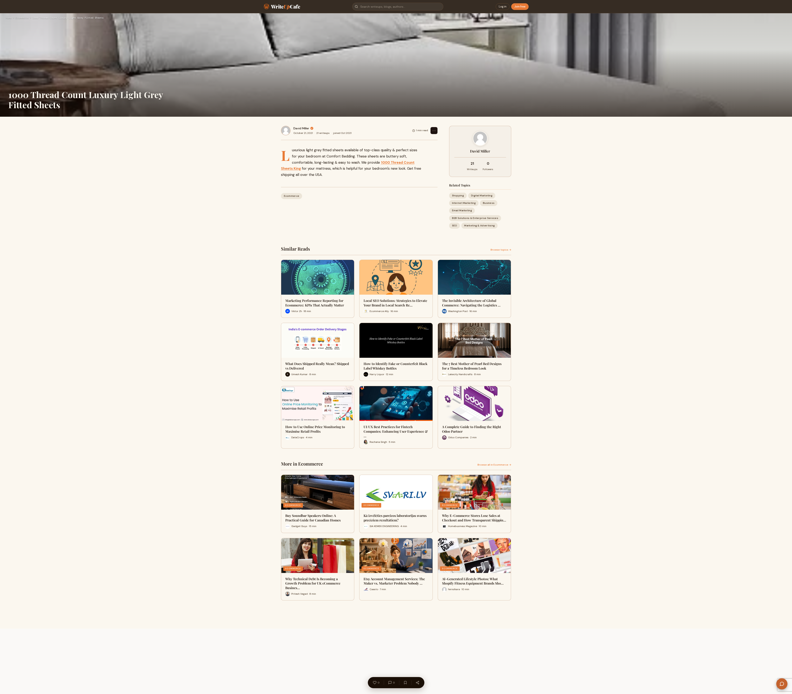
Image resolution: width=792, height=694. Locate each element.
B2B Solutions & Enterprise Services (475, 218)
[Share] (417, 682)
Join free (520, 6)
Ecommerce (22, 18)
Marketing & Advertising (479, 225)
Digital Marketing (481, 195)
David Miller (301, 128)
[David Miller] (286, 130)
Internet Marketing (464, 203)
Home (9, 18)
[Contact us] (781, 683)
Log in (502, 6)
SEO (454, 225)
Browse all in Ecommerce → (494, 464)
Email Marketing (462, 210)
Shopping (458, 195)
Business (488, 203)
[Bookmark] (405, 682)
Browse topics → (501, 249)
